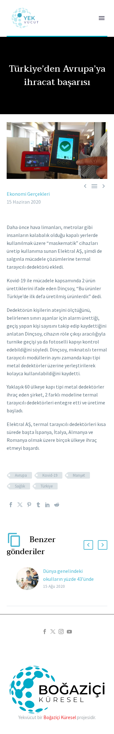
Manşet (79, 475)
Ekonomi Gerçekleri (28, 194)
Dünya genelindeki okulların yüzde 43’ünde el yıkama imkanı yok (68, 579)
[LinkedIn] (47, 504)
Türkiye (47, 486)
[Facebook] (10, 504)
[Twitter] (19, 504)
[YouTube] (69, 631)
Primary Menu (101, 18)
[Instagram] (61, 631)
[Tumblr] (38, 504)
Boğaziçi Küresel (59, 717)
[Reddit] (56, 504)
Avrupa (21, 475)
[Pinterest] (29, 504)
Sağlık (20, 486)
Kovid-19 (49, 475)
